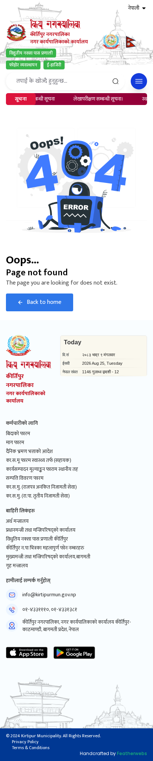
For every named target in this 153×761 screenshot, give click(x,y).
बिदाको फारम (18, 433)
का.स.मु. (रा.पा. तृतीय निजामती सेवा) (38, 496)
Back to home (44, 302)
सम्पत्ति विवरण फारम (24, 478)
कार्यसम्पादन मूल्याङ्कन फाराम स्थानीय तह (42, 469)
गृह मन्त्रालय (17, 566)
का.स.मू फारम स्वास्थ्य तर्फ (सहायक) (38, 460)
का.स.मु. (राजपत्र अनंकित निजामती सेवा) (41, 487)
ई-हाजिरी (54, 65)
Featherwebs (132, 753)
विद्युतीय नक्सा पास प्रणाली (31, 53)
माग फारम (15, 442)
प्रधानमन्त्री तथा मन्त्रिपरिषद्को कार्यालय (40, 530)
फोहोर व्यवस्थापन (23, 65)
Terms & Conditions (30, 748)
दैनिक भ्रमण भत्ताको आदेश (29, 451)
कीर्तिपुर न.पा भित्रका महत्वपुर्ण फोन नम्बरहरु (45, 548)
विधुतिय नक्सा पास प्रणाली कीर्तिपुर (37, 539)
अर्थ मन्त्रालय (17, 521)
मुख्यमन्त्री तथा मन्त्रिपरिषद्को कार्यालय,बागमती (48, 557)
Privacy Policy (25, 742)
